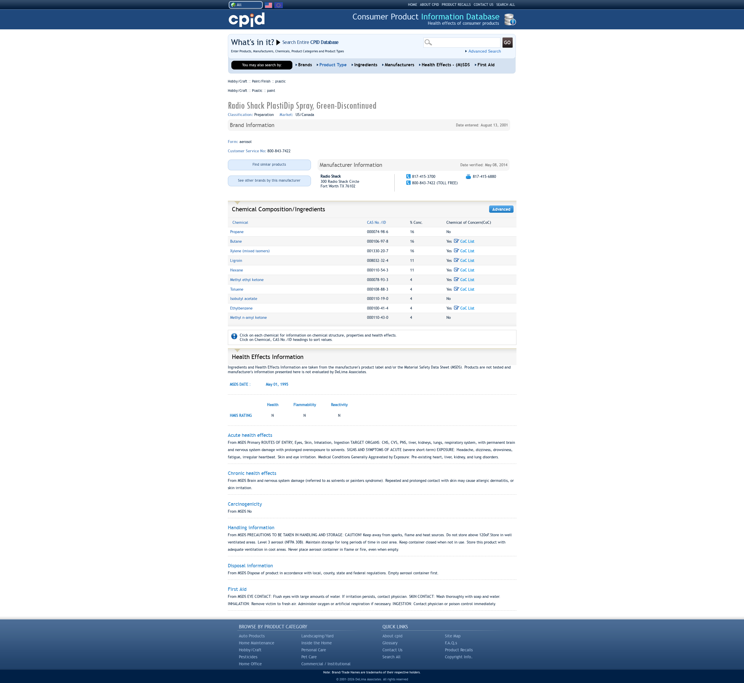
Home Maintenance (256, 643)
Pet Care (309, 657)
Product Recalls (459, 650)
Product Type (333, 64)
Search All (391, 657)
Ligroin (236, 260)
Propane (237, 232)
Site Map (453, 636)
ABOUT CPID (429, 5)
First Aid (486, 64)
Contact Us (392, 650)
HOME (412, 5)
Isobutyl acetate (243, 298)
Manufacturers (399, 64)
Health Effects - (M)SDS (446, 64)
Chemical (240, 222)
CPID (246, 20)
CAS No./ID (376, 222)
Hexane (236, 270)
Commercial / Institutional (325, 663)
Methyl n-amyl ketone (248, 317)
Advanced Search (484, 51)
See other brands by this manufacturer (269, 180)
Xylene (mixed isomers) (250, 251)
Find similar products (269, 164)
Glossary (390, 643)
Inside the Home (316, 643)
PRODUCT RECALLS (456, 5)
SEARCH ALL (505, 5)
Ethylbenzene (241, 308)
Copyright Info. (459, 657)
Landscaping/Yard (317, 636)
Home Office (250, 663)
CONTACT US (483, 5)
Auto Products (252, 636)
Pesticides (248, 657)
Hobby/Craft (250, 650)
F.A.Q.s (451, 643)
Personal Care (313, 650)
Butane (236, 241)
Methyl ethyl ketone (247, 280)
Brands (305, 64)
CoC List (466, 241)
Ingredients (365, 64)
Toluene (236, 289)
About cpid (392, 636)
